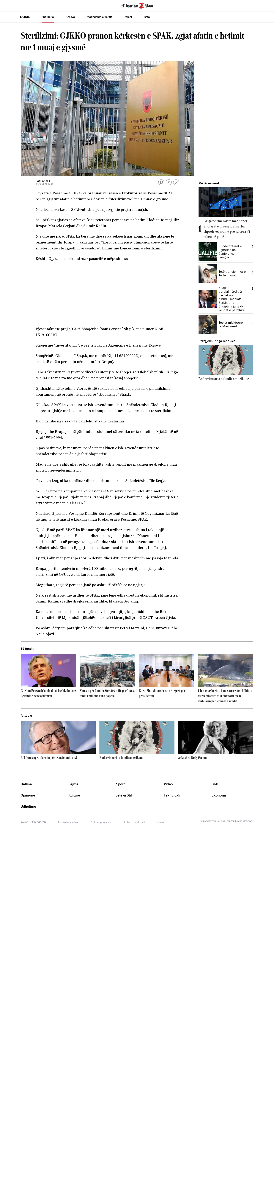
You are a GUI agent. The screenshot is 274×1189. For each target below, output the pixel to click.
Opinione (28, 795)
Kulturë (74, 795)
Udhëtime (28, 806)
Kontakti (161, 822)
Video (168, 784)
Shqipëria (48, 16)
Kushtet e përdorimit (134, 822)
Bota (147, 16)
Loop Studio (232, 821)
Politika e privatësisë (101, 822)
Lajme (25, 17)
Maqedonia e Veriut (99, 16)
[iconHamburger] (9, 5)
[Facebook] (161, 182)
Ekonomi (219, 795)
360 (215, 784)
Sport (120, 784)
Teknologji (172, 795)
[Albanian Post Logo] (137, 5)
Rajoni (128, 16)
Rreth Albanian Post (68, 822)
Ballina (26, 784)
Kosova (70, 16)
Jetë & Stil (124, 795)
